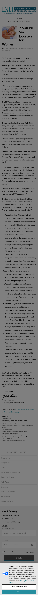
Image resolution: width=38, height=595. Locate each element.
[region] (19, 579)
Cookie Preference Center (19, 586)
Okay (19, 592)
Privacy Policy (24, 581)
